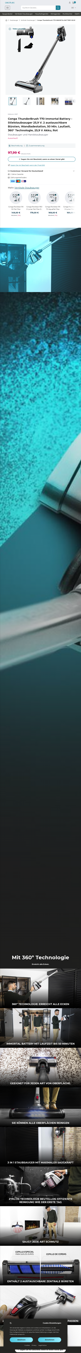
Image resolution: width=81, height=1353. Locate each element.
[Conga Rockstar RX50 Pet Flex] (16, 197)
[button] (73, 101)
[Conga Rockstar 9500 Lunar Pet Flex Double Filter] (34, 197)
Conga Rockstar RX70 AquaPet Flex (52, 208)
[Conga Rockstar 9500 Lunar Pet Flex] (71, 197)
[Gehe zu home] (6, 20)
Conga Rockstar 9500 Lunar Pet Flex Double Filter (34, 208)
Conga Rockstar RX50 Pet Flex (16, 208)
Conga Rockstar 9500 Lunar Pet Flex (71, 208)
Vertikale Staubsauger (26, 187)
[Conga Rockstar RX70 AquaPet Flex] (52, 197)
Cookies (27, 1345)
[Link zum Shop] (10, 2)
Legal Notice (42, 1345)
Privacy (34, 1345)
